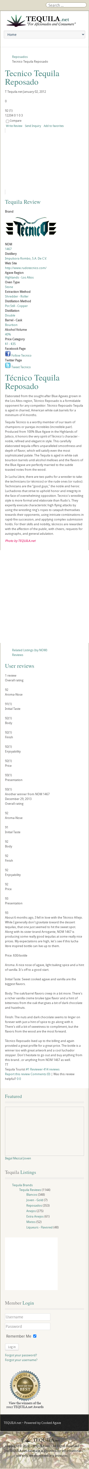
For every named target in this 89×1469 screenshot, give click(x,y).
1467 (8, 249)
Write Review (14, 126)
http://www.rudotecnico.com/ (26, 268)
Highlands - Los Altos (19, 277)
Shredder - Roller (16, 296)
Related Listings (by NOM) (29, 650)
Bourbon (11, 325)
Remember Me (18, 1336)
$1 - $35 (10, 344)
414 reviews (51, 1069)
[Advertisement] (44, 596)
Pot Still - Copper (16, 306)
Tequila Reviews (30, 1190)
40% (8, 334)
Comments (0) (40, 1074)
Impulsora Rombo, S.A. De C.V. (26, 258)
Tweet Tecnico (21, 367)
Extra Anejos (35, 1216)
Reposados (34, 1205)
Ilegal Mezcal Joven (18, 1158)
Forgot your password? (21, 1355)
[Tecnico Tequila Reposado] (44, 161)
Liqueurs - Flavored (39, 1227)
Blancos (31, 1194)
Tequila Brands (22, 1185)
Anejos (31, 1211)
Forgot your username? (21, 1360)
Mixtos (31, 1222)
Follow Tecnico (21, 355)
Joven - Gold (34, 1200)
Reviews (17, 655)
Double (10, 315)
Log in (12, 1347)
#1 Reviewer (34, 1069)
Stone (9, 287)
